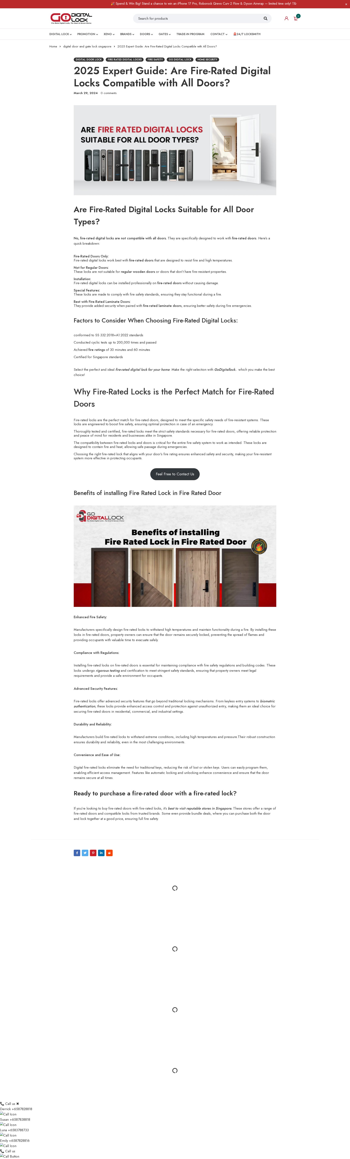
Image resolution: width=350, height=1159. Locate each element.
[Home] (71, 18)
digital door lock (89, 59)
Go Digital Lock (180, 59)
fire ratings (97, 349)
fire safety (155, 59)
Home (53, 46)
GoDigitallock (224, 369)
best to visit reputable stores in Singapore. (200, 808)
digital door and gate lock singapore (87, 46)
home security (207, 59)
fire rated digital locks (125, 59)
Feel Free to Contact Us (175, 474)
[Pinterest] (93, 853)
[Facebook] (77, 853)
